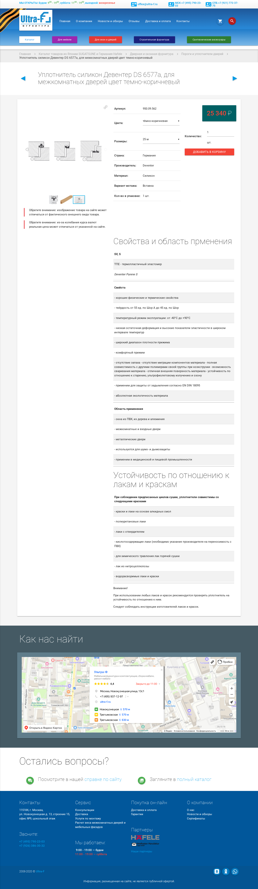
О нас (190, 810)
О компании (84, 21)
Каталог (30, 39)
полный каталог (194, 779)
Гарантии (137, 814)
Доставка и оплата (158, 21)
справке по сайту (103, 779)
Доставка (81, 814)
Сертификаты (196, 818)
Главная (64, 21)
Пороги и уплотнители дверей (202, 54)
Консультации (84, 810)
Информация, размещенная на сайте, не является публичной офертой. (129, 881)
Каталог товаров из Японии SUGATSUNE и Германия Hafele (80, 54)
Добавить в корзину (210, 152)
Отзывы (134, 21)
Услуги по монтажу (88, 818)
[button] (106, 107)
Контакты (183, 21)
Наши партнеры (141, 851)
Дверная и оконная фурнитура (151, 54)
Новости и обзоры (110, 21)
